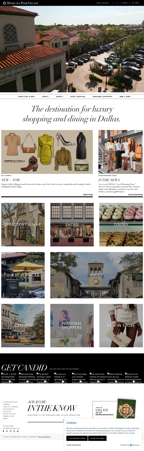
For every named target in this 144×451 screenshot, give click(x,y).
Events (59, 96)
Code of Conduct (11, 407)
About (45, 96)
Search (124, 3)
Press (5, 419)
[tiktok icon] (19, 431)
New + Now (125, 96)
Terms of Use (8, 416)
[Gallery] (72, 50)
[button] (106, 2)
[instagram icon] (15, 431)
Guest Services (77, 96)
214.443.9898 (8, 426)
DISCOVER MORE (135, 194)
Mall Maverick (45, 437)
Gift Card (135, 2)
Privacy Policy (9, 414)
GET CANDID (24, 369)
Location (7, 411)
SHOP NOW (88, 194)
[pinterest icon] (11, 431)
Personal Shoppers (102, 96)
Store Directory (10, 402)
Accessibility (8, 409)
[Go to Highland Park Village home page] (20, 3)
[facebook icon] (4, 431)
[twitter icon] (8, 431)
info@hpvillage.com (11, 428)
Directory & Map (26, 96)
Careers (6, 404)
